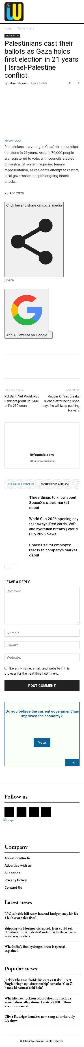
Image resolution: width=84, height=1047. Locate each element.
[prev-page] (7, 566)
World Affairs (25, 28)
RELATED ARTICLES (21, 484)
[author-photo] (42, 448)
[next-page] (14, 566)
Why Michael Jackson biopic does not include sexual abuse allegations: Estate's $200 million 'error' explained (37, 1002)
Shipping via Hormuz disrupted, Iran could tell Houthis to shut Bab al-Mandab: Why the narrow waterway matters (40, 932)
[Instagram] (21, 812)
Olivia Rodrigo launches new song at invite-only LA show (39, 1018)
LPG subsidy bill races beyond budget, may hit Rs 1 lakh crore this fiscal (41, 915)
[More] (50, 93)
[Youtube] (46, 812)
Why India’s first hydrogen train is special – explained (36, 948)
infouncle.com (18, 83)
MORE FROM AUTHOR (55, 484)
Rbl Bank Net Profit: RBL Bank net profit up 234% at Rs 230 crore (21, 401)
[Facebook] (8, 93)
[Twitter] (19, 93)
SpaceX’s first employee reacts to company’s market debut (53, 550)
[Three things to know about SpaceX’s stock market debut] (15, 502)
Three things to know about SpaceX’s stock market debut (52, 502)
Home (8, 28)
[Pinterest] (29, 93)
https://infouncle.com (42, 461)
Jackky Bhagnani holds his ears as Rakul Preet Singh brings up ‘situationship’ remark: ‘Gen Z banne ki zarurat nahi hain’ (38, 983)
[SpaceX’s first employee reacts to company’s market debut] (15, 550)
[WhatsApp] (39, 93)
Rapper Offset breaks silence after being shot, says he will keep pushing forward (61, 403)
